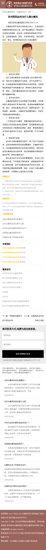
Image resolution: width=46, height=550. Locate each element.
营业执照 (33, 541)
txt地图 (27, 541)
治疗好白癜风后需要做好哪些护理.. (16, 306)
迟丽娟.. (23, 262)
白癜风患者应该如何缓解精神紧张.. (16, 301)
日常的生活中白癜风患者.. (12, 273)
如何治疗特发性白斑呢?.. (12, 287)
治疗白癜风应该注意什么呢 (13, 224)
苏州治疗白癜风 (34, 368)
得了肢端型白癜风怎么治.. (12, 278)
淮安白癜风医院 (21, 368)
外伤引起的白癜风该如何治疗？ (14, 228)
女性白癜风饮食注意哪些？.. (15, 380)
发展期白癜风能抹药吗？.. (14, 444)
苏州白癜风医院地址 (26, 370)
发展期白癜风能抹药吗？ (12, 233)
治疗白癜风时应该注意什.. (12, 283)
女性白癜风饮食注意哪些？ (13, 219)
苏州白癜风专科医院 (9, 370)
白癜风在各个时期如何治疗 (13, 237)
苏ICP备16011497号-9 (17, 518)
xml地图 (20, 541)
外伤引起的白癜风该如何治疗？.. (17, 423)
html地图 (13, 541)
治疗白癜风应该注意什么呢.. (15, 401)
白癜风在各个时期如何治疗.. (15, 465)
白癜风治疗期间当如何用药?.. (16, 486)
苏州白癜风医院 (8, 12)
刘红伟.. (23, 253)
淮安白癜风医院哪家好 (22, 373)
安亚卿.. (23, 248)
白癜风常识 (21, 12)
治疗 (29, 12)
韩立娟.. (23, 257)
